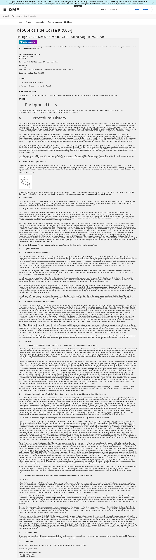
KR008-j (65, 30)
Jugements (40, 22)
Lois (20, 22)
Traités (28, 22)
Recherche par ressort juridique (60, 22)
